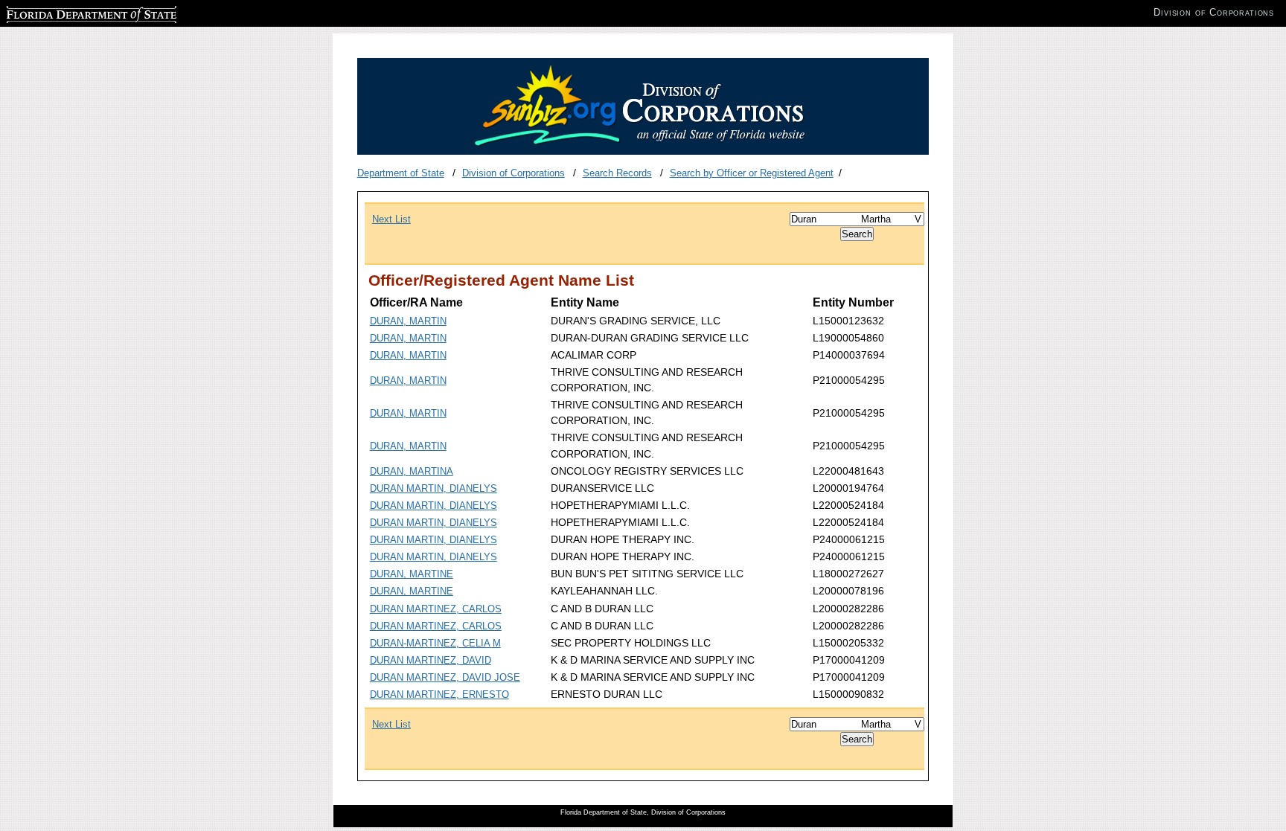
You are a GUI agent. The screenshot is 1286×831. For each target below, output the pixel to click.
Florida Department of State (65, 12)
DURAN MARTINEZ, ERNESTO (439, 694)
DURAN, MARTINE (411, 574)
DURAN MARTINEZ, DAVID (430, 660)
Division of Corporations (513, 173)
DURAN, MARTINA (411, 471)
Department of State (400, 173)
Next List (391, 219)
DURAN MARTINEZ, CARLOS (436, 609)
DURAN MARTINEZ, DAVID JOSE (445, 677)
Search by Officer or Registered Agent (752, 173)
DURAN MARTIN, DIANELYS (433, 488)
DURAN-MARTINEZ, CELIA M (435, 643)
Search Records (617, 173)
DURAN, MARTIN (408, 321)
